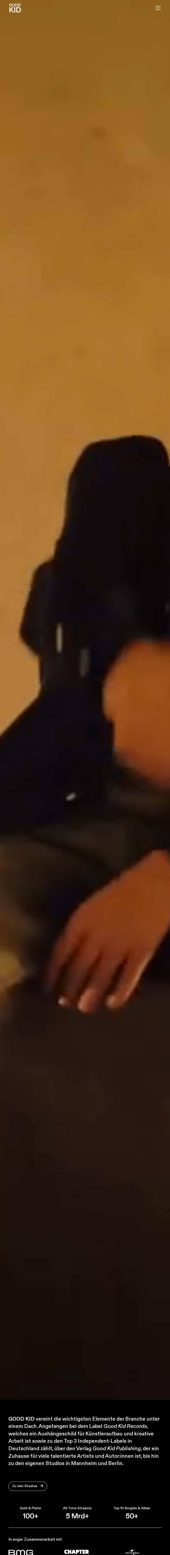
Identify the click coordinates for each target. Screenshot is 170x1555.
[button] (157, 8)
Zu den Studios (27, 1486)
